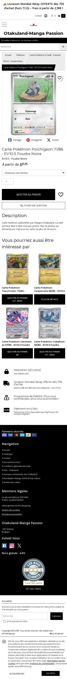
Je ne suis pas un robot (17, 621)
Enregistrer (36, 139)
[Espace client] (46, 16)
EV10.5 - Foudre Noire (13, 61)
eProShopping (8, 633)
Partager (17, 139)
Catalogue (8, 454)
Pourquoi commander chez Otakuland (20, 474)
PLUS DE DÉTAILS (49, 299)
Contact (38, 15)
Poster (55, 139)
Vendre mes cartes (11, 482)
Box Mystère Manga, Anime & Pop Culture (21, 478)
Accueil (8, 55)
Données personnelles (12, 514)
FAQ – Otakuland (10, 470)
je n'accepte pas (17, 673)
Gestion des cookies (11, 510)
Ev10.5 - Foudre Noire (14, 158)
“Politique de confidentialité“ (42, 663)
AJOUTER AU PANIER (28, 194)
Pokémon (20, 55)
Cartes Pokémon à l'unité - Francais (45, 55)
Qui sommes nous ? (12, 462)
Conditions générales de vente (17, 466)
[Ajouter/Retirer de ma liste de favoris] (61, 194)
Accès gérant (57, 633)
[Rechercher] (63, 46)
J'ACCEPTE (50, 673)
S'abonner (56, 616)
